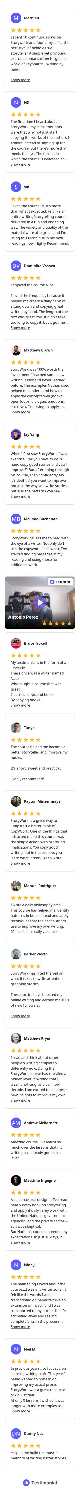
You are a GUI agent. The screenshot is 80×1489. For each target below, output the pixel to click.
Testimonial (63, 581)
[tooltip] (10, 581)
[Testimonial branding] (40, 1482)
